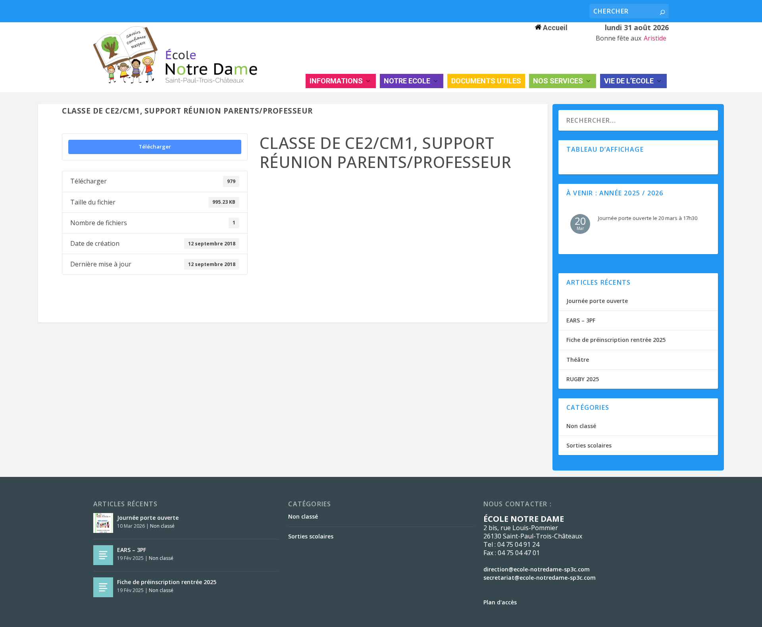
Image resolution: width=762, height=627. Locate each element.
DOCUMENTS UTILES (486, 81)
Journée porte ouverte (597, 301)
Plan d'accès (500, 602)
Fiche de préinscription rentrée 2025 (616, 339)
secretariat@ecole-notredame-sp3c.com (539, 577)
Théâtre (577, 359)
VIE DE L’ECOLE (629, 81)
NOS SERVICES (558, 81)
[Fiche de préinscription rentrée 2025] (103, 587)
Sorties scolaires (589, 445)
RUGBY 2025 (582, 379)
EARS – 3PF (580, 320)
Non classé (581, 426)
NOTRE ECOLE (407, 81)
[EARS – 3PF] (103, 555)
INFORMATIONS (336, 81)
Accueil (554, 27)
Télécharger (155, 146)
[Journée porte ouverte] (103, 523)
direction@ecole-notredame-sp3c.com (536, 569)
